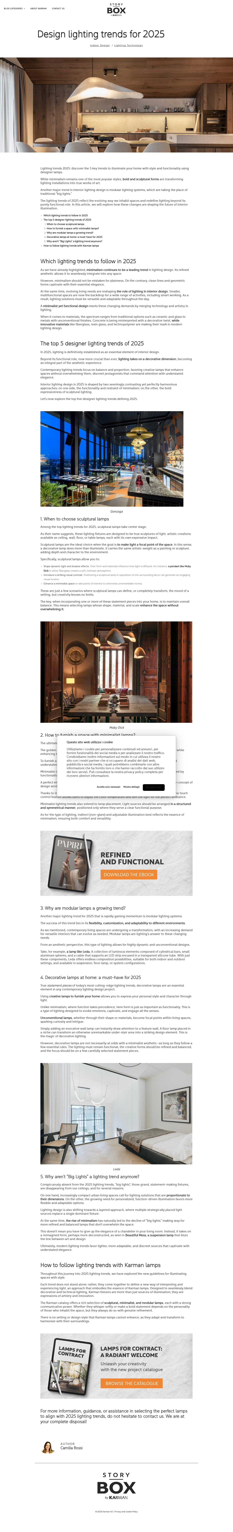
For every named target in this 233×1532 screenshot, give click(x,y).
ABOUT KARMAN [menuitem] (38, 9)
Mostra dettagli (131, 787)
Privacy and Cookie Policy (126, 1512)
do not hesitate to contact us (135, 1416)
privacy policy (134, 772)
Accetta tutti (154, 787)
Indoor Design (100, 45)
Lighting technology (128, 45)
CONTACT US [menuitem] (58, 9)
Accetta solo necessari (108, 787)
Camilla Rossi (72, 1448)
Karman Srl (108, 1512)
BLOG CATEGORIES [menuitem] (13, 9)
